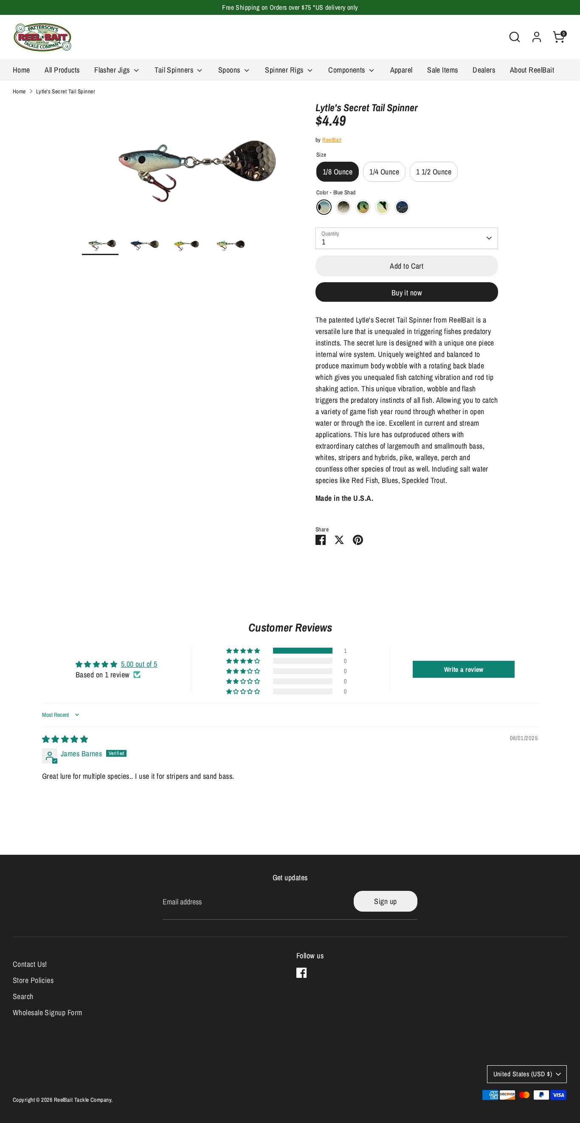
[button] (243, 651)
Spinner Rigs (285, 70)
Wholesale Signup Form (47, 1012)
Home (21, 70)
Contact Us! (30, 964)
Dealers (484, 70)
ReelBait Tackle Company (82, 1099)
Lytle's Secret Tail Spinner (65, 91)
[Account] (536, 36)
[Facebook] (301, 973)
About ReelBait (532, 70)
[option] (186, 167)
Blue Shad (324, 207)
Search (23, 996)
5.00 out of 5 (139, 664)
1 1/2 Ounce (433, 171)
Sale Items (442, 70)
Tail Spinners (175, 70)
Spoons (230, 70)
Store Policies (33, 980)
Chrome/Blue (402, 207)
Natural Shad (343, 207)
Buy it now (406, 292)
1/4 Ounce (384, 171)
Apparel (401, 70)
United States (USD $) (522, 1074)
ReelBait (331, 139)
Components (347, 70)
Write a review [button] (464, 669)
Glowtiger (382, 207)
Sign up (385, 901)
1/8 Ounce (337, 171)
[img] (65, 739)
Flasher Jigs (113, 70)
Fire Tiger (363, 207)
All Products (62, 70)
